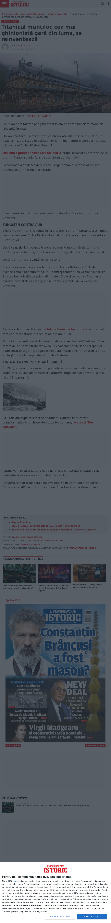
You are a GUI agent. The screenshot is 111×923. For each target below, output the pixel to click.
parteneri (17, 881)
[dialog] (55, 892)
